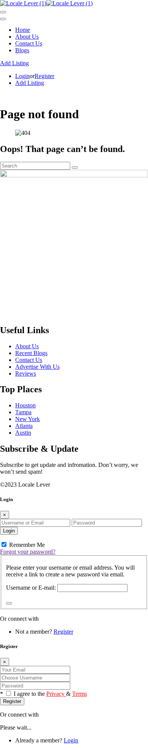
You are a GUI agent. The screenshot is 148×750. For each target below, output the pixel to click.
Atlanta (24, 426)
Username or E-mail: (31, 587)
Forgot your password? (27, 551)
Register (44, 76)
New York (27, 419)
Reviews (25, 373)
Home (22, 30)
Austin (23, 432)
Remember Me (26, 545)
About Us (27, 36)
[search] (75, 167)
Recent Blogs (31, 353)
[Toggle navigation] (3, 12)
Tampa (23, 412)
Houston (25, 405)
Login (22, 76)
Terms (79, 694)
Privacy (56, 694)
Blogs (22, 50)
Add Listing (14, 63)
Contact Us (28, 43)
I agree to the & (50, 694)
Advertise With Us (37, 366)
